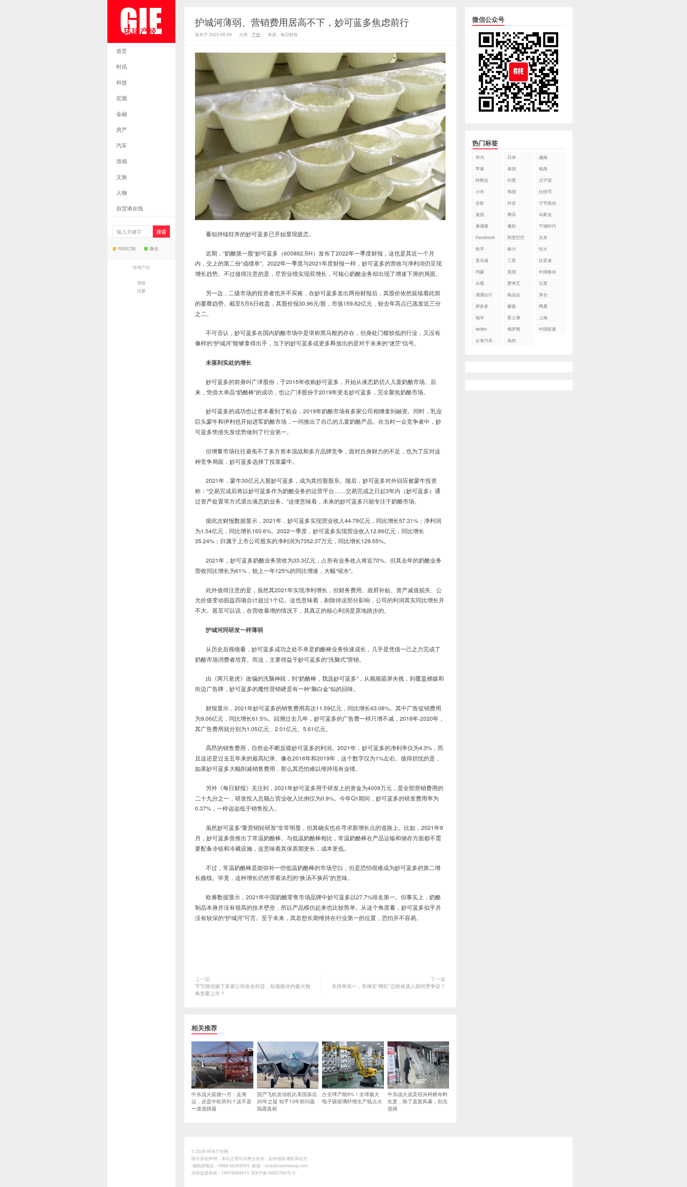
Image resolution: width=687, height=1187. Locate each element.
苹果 (480, 168)
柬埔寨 (482, 226)
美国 (480, 214)
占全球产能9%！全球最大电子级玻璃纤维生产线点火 (352, 1097)
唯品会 (513, 294)
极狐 (511, 306)
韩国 (511, 191)
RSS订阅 (127, 248)
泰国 (511, 168)
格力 (511, 248)
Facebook (485, 237)
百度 (543, 283)
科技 (121, 82)
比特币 (545, 191)
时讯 (121, 66)
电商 (543, 168)
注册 (141, 290)
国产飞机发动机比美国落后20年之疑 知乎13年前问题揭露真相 (287, 1101)
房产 (121, 129)
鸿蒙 (480, 271)
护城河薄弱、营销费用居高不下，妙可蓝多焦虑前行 (302, 21)
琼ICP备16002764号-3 (273, 1172)
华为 (480, 157)
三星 (511, 260)
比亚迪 (545, 260)
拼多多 (482, 306)
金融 (121, 113)
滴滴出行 (484, 294)
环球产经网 (141, 21)
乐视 (480, 283)
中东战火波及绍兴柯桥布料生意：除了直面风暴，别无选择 (418, 1101)
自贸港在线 (129, 208)
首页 (121, 50)
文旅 (121, 176)
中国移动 (547, 271)
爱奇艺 (513, 283)
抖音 (511, 203)
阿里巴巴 (516, 237)
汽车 (121, 145)
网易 (543, 306)
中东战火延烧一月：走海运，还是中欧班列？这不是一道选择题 (221, 1101)
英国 (511, 271)
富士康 (513, 317)
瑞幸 (480, 317)
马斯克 (545, 214)
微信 (154, 248)
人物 (121, 192)
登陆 (141, 282)
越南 (543, 157)
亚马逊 (482, 260)
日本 (511, 157)
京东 (543, 237)
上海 (543, 317)
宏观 (121, 98)
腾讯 (511, 214)
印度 (511, 180)
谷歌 (480, 203)
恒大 (543, 248)
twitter (481, 329)
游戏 (121, 161)
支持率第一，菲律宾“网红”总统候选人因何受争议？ (388, 985)
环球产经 (141, 267)
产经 (256, 34)
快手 (480, 248)
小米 (480, 191)
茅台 (543, 294)
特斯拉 (482, 180)
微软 (511, 226)
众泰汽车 (484, 340)
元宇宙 (545, 180)
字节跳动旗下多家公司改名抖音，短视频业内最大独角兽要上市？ (252, 989)
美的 (511, 340)
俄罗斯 (513, 329)
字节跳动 (547, 203)
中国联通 (547, 329)
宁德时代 (547, 226)
